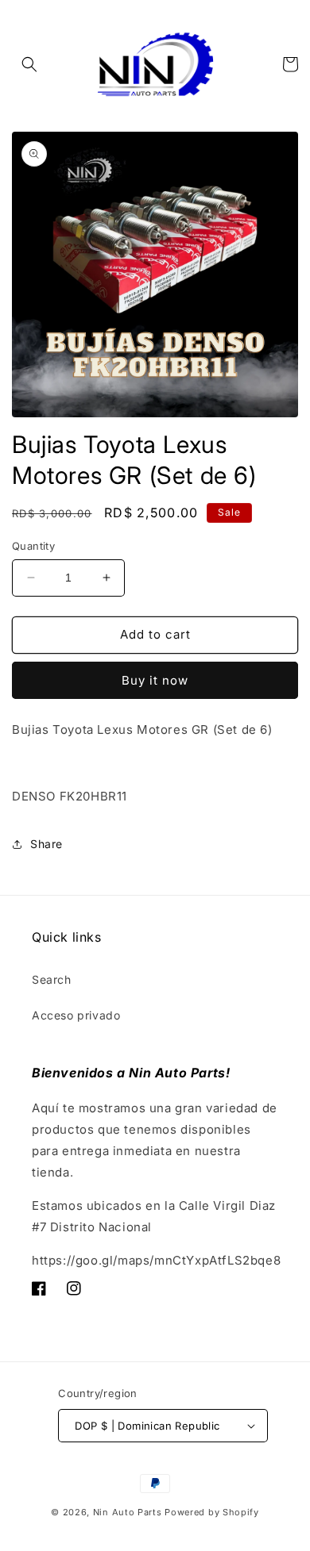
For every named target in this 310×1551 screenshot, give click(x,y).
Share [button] (46, 843)
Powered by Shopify (212, 1512)
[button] (29, 64)
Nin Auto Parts (127, 1512)
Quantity (33, 545)
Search (52, 979)
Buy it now (155, 680)
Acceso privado (76, 1015)
